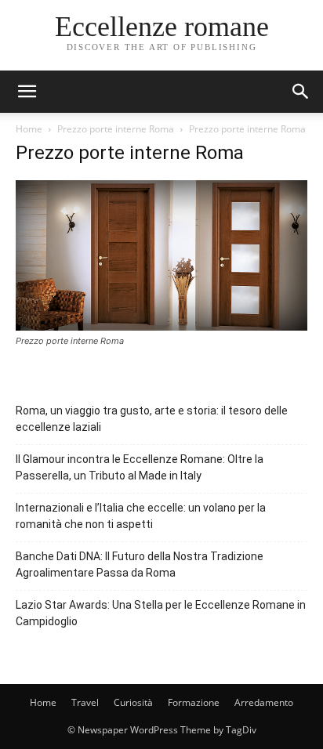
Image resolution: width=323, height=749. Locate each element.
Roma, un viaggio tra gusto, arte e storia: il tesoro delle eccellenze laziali (152, 418)
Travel (85, 702)
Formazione (194, 702)
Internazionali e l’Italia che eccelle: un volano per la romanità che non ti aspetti (141, 515)
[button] (301, 92)
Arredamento (263, 702)
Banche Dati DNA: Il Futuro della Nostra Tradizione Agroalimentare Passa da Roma (139, 564)
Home (29, 129)
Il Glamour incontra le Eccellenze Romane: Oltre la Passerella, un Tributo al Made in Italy (139, 467)
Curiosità (133, 702)
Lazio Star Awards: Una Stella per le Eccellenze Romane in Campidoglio (161, 613)
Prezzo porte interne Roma (115, 129)
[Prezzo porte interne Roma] (161, 326)
